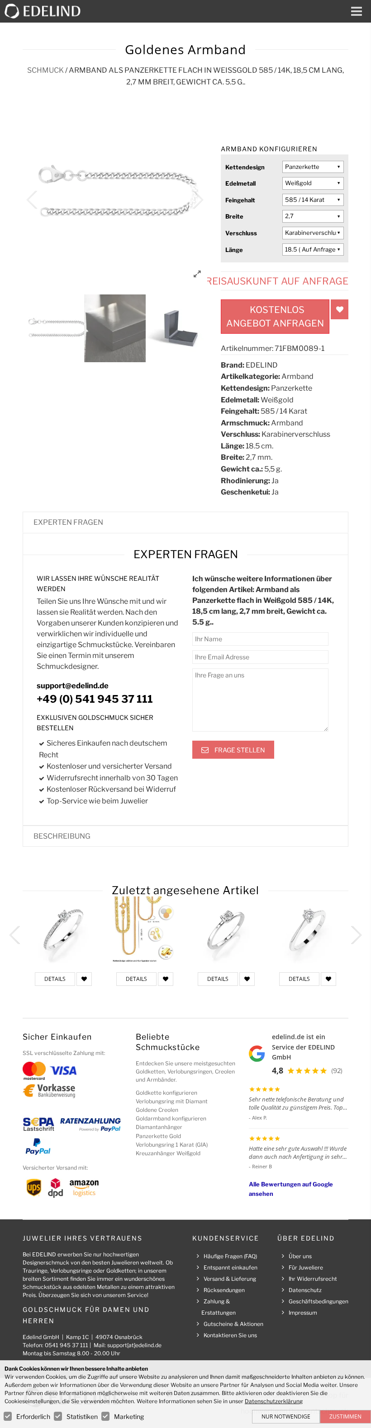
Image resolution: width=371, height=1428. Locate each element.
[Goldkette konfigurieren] (144, 929)
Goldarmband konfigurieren (171, 1118)
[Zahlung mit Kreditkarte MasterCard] (34, 1070)
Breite (234, 216)
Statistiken (82, 1416)
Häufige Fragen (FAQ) (230, 1256)
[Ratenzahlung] (90, 1123)
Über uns (300, 1256)
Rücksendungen (224, 1290)
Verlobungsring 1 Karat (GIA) (172, 1144)
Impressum (303, 1312)
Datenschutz (305, 1290)
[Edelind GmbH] (46, 10)
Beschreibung (61, 836)
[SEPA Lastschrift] (39, 1123)
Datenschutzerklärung (274, 1401)
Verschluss (241, 233)
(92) (336, 1070)
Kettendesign (245, 167)
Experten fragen (68, 522)
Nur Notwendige (286, 1416)
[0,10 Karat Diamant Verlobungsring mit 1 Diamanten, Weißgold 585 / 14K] (226, 929)
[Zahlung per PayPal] (37, 1146)
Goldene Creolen (157, 1109)
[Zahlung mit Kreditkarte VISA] (63, 1070)
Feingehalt (240, 200)
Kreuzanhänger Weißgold (168, 1153)
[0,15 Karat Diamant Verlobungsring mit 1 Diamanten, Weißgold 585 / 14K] (307, 929)
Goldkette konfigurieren (166, 1092)
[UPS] (34, 1187)
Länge (234, 249)
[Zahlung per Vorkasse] (49, 1090)
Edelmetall (240, 183)
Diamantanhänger (159, 1127)
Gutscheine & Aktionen (233, 1324)
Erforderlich (33, 1416)
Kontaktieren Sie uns (230, 1335)
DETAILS (55, 979)
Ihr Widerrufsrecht (313, 1278)
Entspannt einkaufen (230, 1267)
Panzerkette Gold (158, 1136)
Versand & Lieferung (230, 1278)
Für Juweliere (306, 1267)
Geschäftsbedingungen (318, 1301)
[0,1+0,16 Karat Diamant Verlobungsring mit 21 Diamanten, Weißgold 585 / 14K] (63, 929)
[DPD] (55, 1187)
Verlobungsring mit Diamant (172, 1101)
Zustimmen (345, 1416)
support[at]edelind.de (134, 1345)
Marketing (129, 1416)
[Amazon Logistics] (84, 1187)
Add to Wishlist (339, 309)
